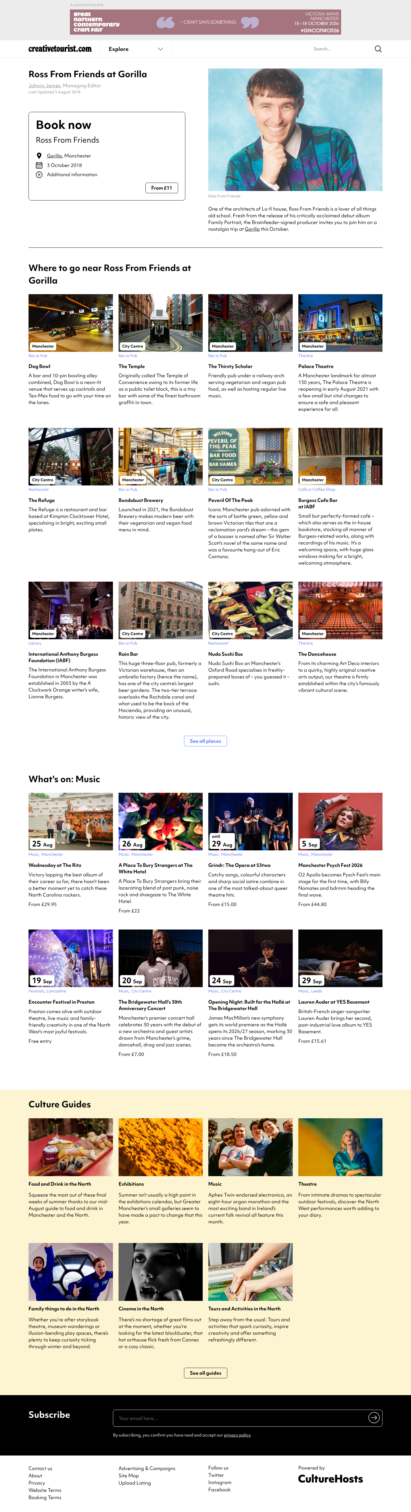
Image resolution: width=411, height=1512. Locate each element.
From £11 (161, 188)
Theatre (307, 1184)
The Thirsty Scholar (230, 366)
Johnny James (44, 85)
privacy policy (237, 1435)
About (35, 1475)
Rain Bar (128, 654)
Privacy (37, 1482)
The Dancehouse (317, 654)
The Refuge (42, 500)
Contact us (40, 1468)
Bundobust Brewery (141, 500)
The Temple (132, 366)
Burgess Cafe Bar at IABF (317, 503)
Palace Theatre (316, 366)
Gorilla (54, 155)
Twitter (216, 1475)
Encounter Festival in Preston (62, 1002)
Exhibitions (131, 1184)
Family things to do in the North (64, 1308)
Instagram (220, 1482)
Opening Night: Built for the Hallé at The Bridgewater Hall (249, 1005)
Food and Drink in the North (60, 1184)
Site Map (129, 1475)
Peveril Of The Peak (230, 500)
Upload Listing (135, 1482)
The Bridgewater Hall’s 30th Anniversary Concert (150, 1005)
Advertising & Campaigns (147, 1468)
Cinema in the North (141, 1308)
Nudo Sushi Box (225, 654)
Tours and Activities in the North (244, 1308)
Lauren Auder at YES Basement (334, 1002)
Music (215, 1184)
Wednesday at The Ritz (55, 865)
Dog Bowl (39, 366)
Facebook (219, 1489)
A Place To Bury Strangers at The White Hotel (156, 868)
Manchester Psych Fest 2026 (330, 865)
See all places (205, 741)
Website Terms (45, 1490)
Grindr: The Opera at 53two (239, 865)
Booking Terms (45, 1497)
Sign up (374, 1417)
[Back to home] (60, 50)
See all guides (205, 1373)
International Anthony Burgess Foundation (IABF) (63, 657)
